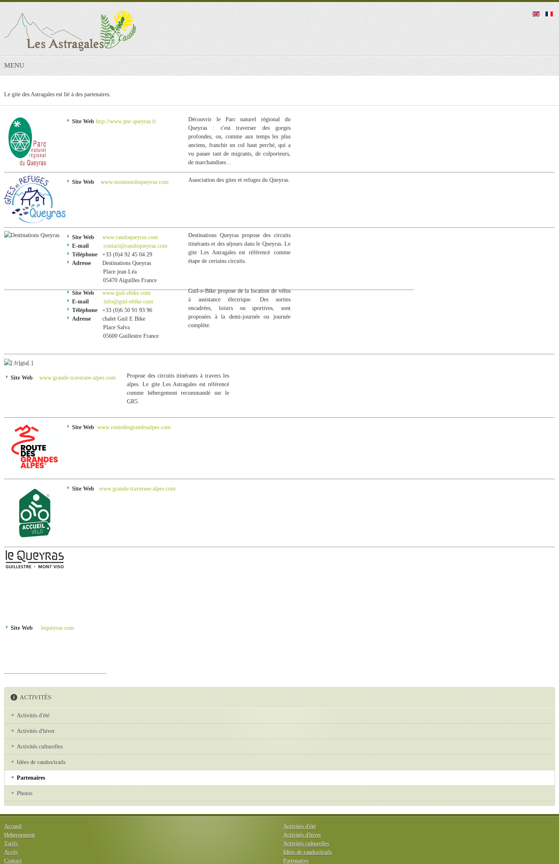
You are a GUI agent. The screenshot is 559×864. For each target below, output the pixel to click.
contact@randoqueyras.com (135, 246)
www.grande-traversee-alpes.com (77, 378)
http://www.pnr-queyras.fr (126, 121)
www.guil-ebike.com (126, 293)
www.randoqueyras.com (130, 237)
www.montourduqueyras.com (135, 182)
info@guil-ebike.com (128, 302)
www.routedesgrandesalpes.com (134, 427)
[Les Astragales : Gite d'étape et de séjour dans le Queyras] (70, 30)
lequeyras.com (57, 628)
